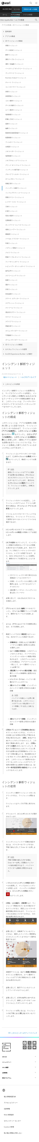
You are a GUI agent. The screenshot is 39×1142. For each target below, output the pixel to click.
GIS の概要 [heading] (5, 1067)
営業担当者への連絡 (30, 9)
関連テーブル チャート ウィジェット (18, 257)
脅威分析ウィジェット (13, 326)
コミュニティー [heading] (6, 1062)
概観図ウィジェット (12, 234)
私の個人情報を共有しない (13, 1133)
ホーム (5, 15)
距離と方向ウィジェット (13, 119)
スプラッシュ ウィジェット (14, 303)
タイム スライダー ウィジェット (16, 331)
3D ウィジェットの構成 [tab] (13, 345)
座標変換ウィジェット (13, 96)
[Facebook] (25, 1043)
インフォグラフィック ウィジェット (17, 193)
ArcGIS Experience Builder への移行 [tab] (18, 354)
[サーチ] (36, 20)
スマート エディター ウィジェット (17, 298)
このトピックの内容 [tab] (12, 384)
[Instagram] (30, 1047)
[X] (30, 1043)
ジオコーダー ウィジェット (14, 151)
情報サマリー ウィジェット (14, 197)
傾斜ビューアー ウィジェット (15, 229)
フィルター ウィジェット (14, 142)
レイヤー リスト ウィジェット (15, 202)
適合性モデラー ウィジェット (15, 312)
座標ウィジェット (11, 92)
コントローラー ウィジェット (15, 87)
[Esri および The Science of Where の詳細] (6, 1047)
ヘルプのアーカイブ (28, 377)
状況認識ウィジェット (13, 294)
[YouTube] (34, 1047)
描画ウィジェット (11, 124)
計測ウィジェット (11, 211)
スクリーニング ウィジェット (15, 276)
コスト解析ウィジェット (13, 101)
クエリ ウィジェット (12, 252)
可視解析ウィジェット (13, 335)
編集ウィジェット (11, 128)
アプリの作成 (15, 15)
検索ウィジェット (11, 280)
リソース (17, 9)
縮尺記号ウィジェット (13, 271)
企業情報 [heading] (4, 1073)
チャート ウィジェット (13, 82)
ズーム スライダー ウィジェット (16, 340)
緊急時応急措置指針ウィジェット (16, 133)
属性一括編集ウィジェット (14, 64)
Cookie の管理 (9, 1127)
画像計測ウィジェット (13, 183)
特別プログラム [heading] (6, 1078)
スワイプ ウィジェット (13, 321)
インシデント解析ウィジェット (16, 188)
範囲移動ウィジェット (13, 138)
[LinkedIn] (34, 1043)
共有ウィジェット (11, 289)
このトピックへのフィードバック (24, 1033)
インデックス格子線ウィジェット (16, 170)
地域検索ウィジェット (13, 114)
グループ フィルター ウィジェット (17, 174)
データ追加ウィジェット (13, 50)
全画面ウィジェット (12, 147)
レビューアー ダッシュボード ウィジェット (20, 266)
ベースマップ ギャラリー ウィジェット (18, 69)
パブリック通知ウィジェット (15, 248)
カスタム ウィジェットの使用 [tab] (16, 349)
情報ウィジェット (11, 46)
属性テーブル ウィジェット (14, 59)
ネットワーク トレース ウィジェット (18, 225)
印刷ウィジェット (11, 243)
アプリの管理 (27, 15)
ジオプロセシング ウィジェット (16, 160)
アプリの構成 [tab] (10, 36)
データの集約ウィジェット (14, 105)
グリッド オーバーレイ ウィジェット (18, 165)
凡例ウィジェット (11, 207)
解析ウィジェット (11, 55)
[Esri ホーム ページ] (6, 3)
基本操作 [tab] (8, 31)
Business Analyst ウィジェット (15, 78)
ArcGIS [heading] (4, 1057)
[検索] (31, 3)
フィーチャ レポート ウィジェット (17, 262)
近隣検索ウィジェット (13, 220)
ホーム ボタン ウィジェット (14, 179)
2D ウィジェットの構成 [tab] (13, 41)
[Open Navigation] (36, 3)
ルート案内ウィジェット (13, 110)
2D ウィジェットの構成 (21, 25)
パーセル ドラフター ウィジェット (17, 239)
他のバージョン (9, 377)
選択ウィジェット (11, 285)
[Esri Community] (25, 1047)
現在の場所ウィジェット (13, 216)
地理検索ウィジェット (13, 156)
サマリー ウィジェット (13, 317)
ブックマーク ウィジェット (14, 73)
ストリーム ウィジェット (14, 308)
